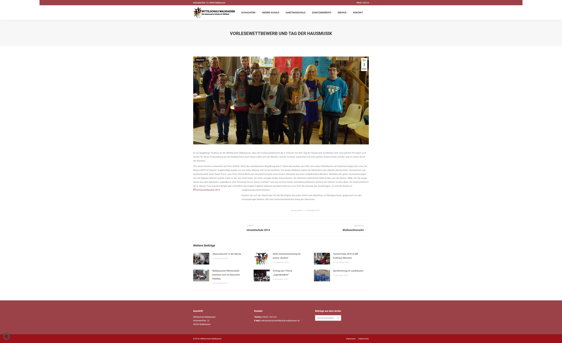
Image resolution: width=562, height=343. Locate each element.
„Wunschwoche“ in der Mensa (226, 254)
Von (297, 210)
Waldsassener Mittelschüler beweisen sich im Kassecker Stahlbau (226, 274)
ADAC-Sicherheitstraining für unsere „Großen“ (287, 256)
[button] (6, 336)
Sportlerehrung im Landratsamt (348, 270)
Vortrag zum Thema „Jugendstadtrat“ (282, 272)
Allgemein (200, 60)
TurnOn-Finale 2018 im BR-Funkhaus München (345, 256)
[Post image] (201, 258)
